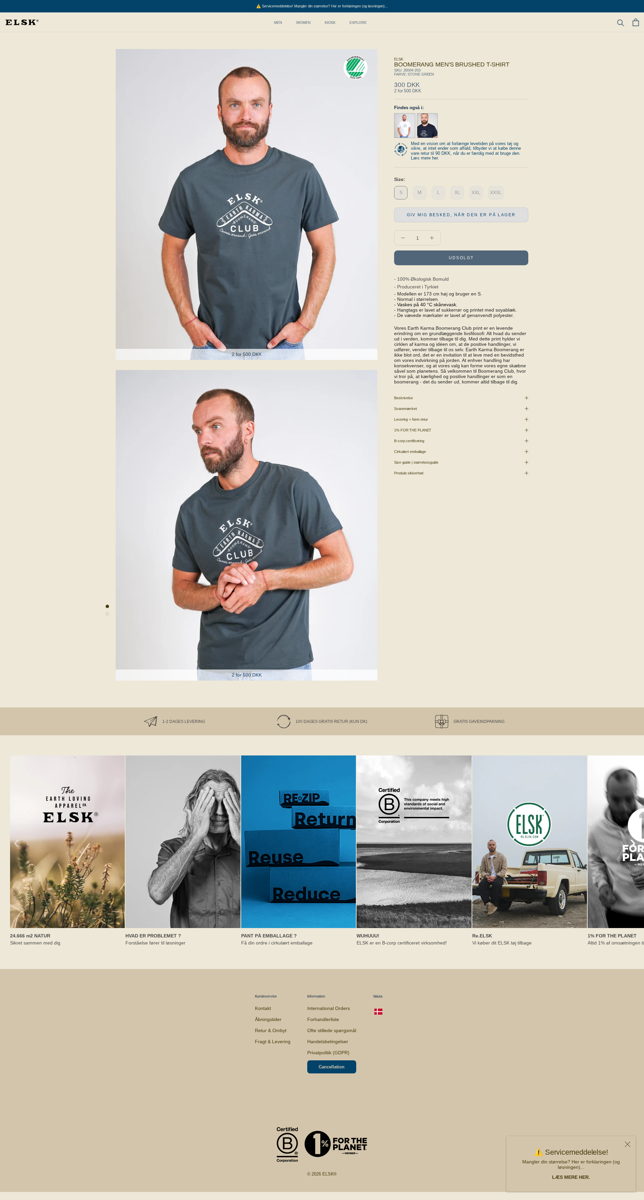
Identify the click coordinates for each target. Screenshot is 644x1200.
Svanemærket (405, 409)
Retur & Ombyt (270, 1030)
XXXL (496, 192)
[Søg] (620, 22)
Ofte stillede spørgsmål (331, 1030)
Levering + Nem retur (411, 419)
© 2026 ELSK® (322, 1173)
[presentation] (16, 842)
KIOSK (330, 22)
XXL (476, 192)
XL (457, 192)
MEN (278, 22)
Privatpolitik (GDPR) (328, 1052)
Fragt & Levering (272, 1041)
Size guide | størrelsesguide (416, 462)
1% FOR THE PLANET (412, 430)
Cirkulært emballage (410, 452)
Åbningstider (268, 1019)
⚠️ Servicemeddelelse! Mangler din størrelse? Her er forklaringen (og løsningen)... (322, 6)
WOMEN (303, 22)
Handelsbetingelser (327, 1041)
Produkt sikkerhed (408, 473)
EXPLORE (358, 22)
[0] (636, 22)
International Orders (328, 1008)
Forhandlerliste (323, 1019)
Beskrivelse (403, 398)
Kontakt (263, 1008)
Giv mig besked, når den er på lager (461, 215)
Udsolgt (461, 258)
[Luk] (628, 1144)
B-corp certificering (409, 441)
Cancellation (331, 1066)
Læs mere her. (425, 157)
